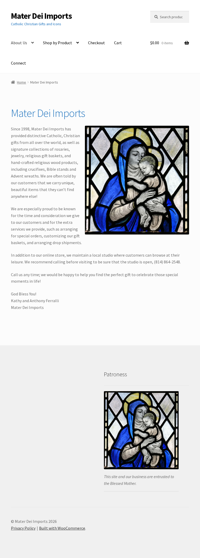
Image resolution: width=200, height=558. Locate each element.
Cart (118, 42)
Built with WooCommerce (62, 528)
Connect (18, 63)
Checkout (96, 42)
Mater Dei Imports (41, 16)
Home (21, 82)
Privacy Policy (23, 528)
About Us (19, 42)
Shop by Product (57, 42)
